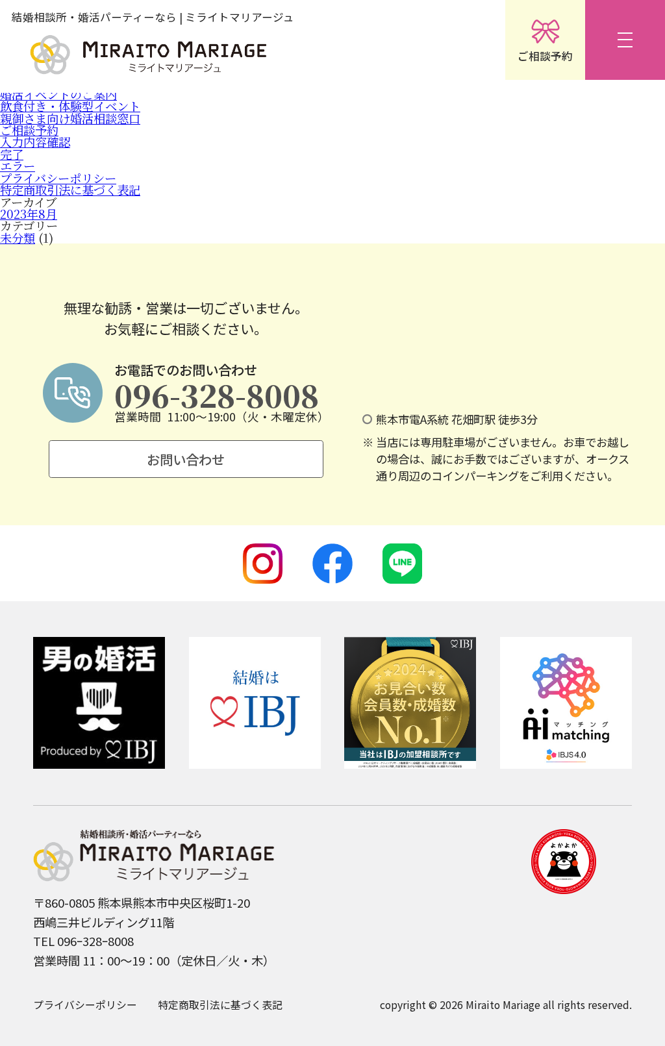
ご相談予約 (29, 129)
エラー (17, 165)
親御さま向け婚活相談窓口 (70, 118)
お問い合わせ (186, 459)
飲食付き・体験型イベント (70, 105)
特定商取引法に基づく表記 (70, 189)
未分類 (17, 237)
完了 (11, 153)
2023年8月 (28, 213)
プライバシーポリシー (58, 177)
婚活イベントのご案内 (58, 94)
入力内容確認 (35, 141)
